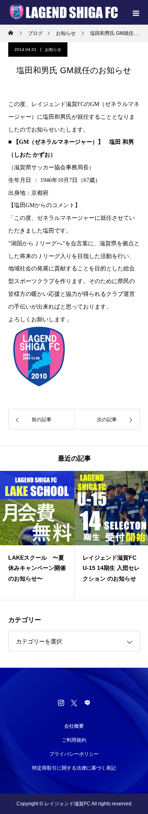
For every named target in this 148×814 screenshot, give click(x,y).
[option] (60, 535)
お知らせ (53, 49)
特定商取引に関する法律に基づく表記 (74, 768)
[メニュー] (135, 12)
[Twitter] (74, 703)
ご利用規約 (74, 740)
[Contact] (87, 703)
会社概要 (74, 726)
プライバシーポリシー (74, 754)
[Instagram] (61, 703)
